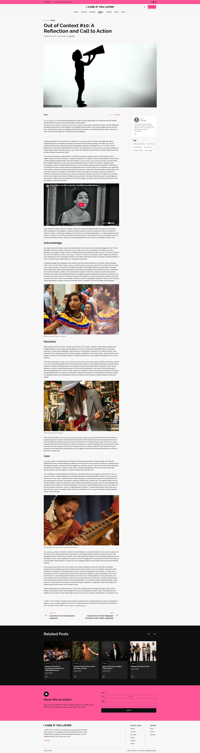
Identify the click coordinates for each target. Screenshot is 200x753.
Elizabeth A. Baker (58, 362)
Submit (129, 710)
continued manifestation (109, 148)
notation (72, 437)
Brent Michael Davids (50, 567)
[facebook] (151, 2)
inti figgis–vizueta (80, 362)
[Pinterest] (113, 114)
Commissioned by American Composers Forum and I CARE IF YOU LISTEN (67, 125)
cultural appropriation (139, 144)
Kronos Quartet (137, 147)
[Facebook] (108, 114)
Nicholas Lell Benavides (86, 265)
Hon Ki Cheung (70, 362)
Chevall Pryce (50, 552)
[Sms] (116, 114)
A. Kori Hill (70, 36)
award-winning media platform (72, 730)
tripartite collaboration (99, 171)
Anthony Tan (72, 265)
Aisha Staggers (94, 362)
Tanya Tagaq (71, 174)
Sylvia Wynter (69, 254)
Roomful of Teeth (138, 150)
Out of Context (148, 147)
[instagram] (153, 2)
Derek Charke (96, 174)
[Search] (144, 7)
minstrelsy (94, 148)
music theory (65, 437)
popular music (70, 150)
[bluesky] (155, 2)
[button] (152, 7)
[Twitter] (111, 114)
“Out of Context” (49, 120)
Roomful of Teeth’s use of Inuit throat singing (93, 161)
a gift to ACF (67, 736)
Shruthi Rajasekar (111, 476)
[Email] (118, 114)
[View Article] (57, 660)
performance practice (85, 437)
